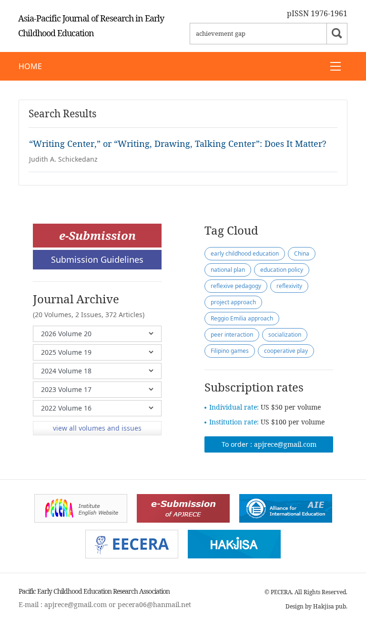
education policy (281, 270)
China (301, 253)
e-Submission (97, 235)
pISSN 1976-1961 (317, 13)
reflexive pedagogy (236, 286)
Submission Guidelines (97, 259)
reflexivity (289, 286)
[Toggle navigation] (335, 66)
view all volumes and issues (97, 428)
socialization (284, 334)
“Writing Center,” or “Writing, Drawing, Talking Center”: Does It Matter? (177, 143)
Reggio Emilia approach (242, 318)
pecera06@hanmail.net (154, 604)
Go (336, 33)
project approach (233, 302)
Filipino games (230, 351)
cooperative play (286, 351)
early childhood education (245, 253)
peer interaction (232, 334)
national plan (228, 270)
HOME (30, 66)
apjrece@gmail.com (285, 444)
